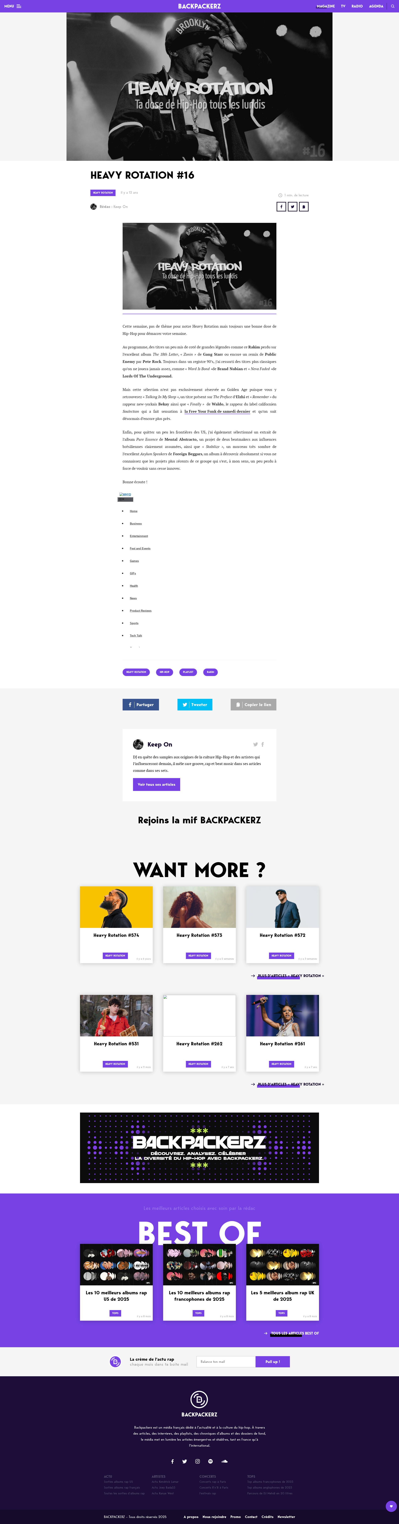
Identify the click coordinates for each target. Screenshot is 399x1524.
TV (343, 6)
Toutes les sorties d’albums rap (124, 1493)
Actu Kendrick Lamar (165, 1482)
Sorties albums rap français (122, 1488)
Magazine (326, 6)
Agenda (376, 6)
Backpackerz (199, 6)
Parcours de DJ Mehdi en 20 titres (269, 1493)
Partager (145, 704)
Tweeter (199, 704)
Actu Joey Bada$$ (163, 1488)
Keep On (114, 206)
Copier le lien (258, 704)
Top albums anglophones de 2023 (269, 1488)
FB (281, 207)
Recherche (393, 6)
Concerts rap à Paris (213, 1482)
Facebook (262, 744)
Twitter (292, 207)
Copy (304, 207)
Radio (357, 6)
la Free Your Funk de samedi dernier (217, 411)
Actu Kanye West (163, 1493)
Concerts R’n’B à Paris (214, 1488)
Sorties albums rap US (118, 1482)
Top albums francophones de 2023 (270, 1482)
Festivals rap (208, 1493)
